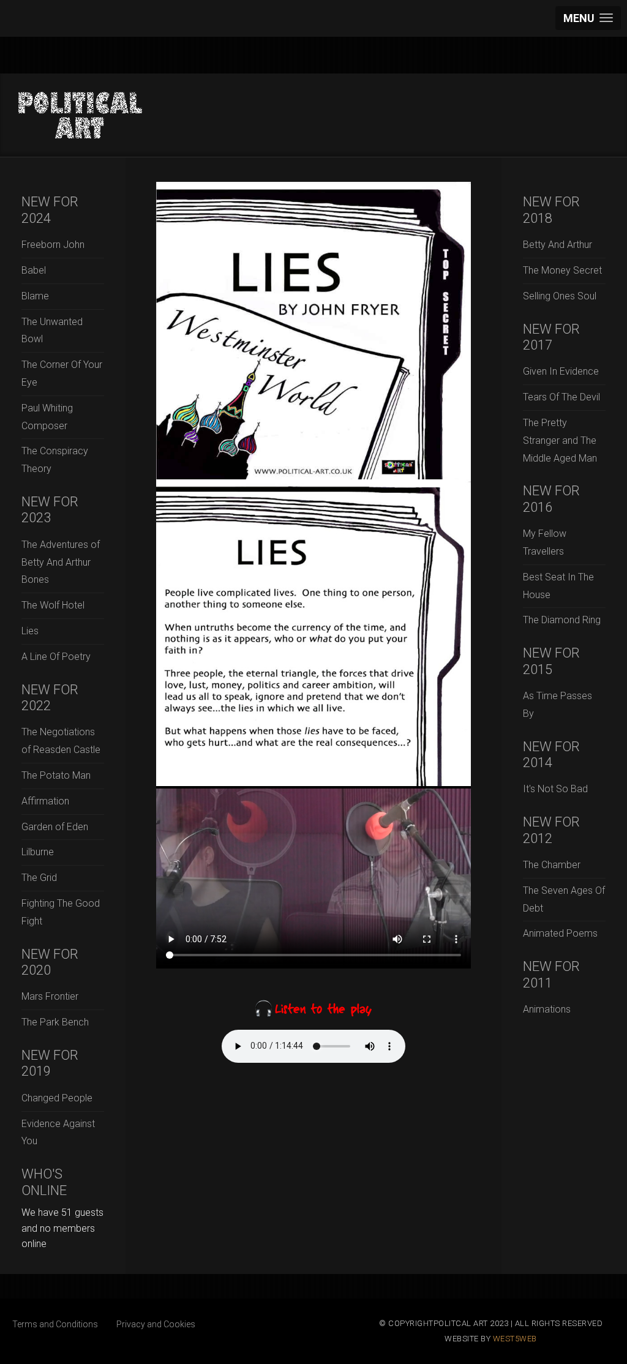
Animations (547, 1009)
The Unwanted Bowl (52, 330)
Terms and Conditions (55, 1324)
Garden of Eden (54, 827)
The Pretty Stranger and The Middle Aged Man (560, 440)
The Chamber (551, 865)
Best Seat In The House (558, 586)
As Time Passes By (557, 704)
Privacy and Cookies (155, 1324)
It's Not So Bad (555, 789)
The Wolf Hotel (52, 605)
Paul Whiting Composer (47, 417)
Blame (35, 296)
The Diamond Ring (562, 620)
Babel (33, 270)
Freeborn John (52, 244)
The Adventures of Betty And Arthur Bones (60, 562)
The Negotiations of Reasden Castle (60, 740)
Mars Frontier (49, 996)
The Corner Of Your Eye (61, 373)
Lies (30, 631)
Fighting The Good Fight (60, 912)
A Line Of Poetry (56, 656)
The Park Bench (55, 1022)
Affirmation (45, 801)
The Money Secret (562, 270)
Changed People (56, 1098)
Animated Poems (560, 933)
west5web (515, 1338)
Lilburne (37, 852)
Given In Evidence (561, 371)
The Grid (39, 877)
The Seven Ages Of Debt (564, 899)
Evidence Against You (58, 1132)
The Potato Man (56, 775)
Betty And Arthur (557, 244)
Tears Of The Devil (561, 397)
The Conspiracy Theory (54, 459)
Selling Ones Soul (559, 296)
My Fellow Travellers (544, 542)
